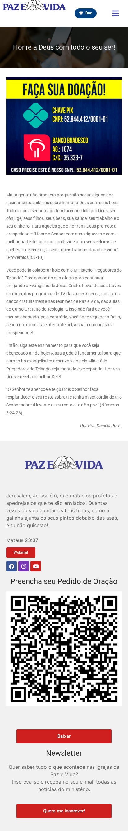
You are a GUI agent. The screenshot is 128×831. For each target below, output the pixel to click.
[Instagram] (23, 566)
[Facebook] (11, 566)
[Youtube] (35, 566)
